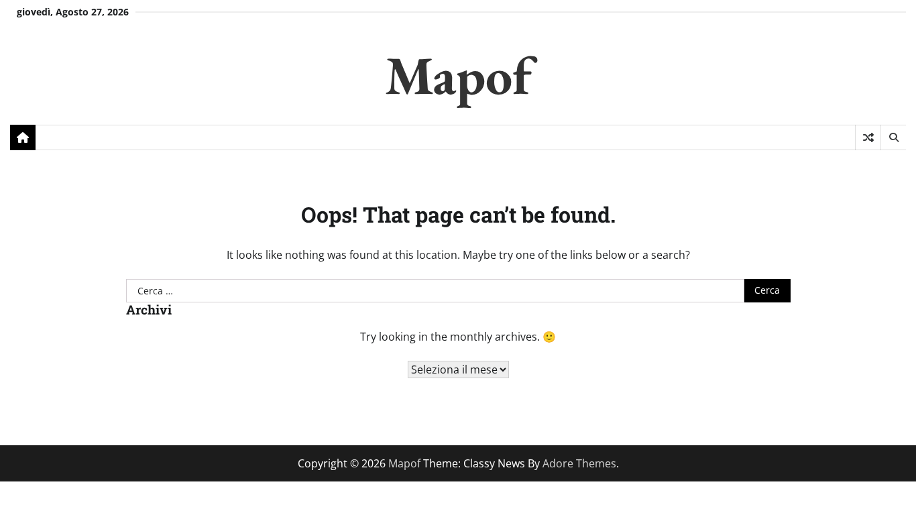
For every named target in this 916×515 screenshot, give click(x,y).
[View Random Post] (868, 137)
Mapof (458, 75)
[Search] (893, 137)
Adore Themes (579, 463)
